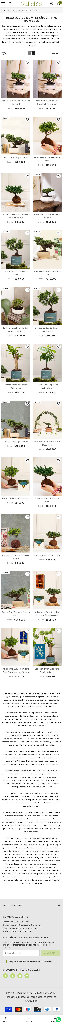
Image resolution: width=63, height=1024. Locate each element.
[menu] (3, 3)
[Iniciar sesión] (52, 4)
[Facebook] (5, 975)
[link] (28, 1019)
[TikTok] (19, 975)
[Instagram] (12, 975)
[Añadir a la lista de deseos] (27, 62)
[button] (30, 53)
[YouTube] (26, 975)
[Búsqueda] (10, 3)
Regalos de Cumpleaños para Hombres (24, 10)
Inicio (2, 10)
